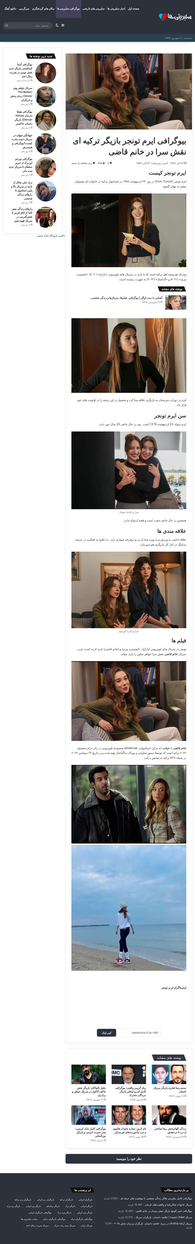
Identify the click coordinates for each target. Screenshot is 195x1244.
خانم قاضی (171, 654)
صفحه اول (133, 8)
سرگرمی (24, 8)
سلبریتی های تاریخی (93, 8)
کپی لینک (106, 1032)
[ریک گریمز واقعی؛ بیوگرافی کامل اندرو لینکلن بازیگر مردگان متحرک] (129, 1074)
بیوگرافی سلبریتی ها (68, 8)
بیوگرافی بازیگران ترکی (54, 1219)
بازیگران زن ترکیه (22, 1199)
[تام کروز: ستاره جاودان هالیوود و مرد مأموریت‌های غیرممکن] (129, 1115)
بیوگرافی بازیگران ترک (82, 1219)
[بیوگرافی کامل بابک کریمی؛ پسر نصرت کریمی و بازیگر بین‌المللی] (88, 1115)
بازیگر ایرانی (87, 1206)
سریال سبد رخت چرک (64, 1225)
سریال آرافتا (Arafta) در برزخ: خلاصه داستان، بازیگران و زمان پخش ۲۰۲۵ (153, 1223)
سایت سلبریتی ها (29, 1219)
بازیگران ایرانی (85, 1199)
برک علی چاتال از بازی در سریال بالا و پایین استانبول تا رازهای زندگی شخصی (21, 190)
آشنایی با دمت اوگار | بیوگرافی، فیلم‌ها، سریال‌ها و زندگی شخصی (126, 297)
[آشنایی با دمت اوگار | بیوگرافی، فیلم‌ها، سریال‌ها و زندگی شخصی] (175, 302)
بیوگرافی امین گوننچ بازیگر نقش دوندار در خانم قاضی (164, 1210)
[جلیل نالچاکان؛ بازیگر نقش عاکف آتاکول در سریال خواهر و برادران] (88, 1074)
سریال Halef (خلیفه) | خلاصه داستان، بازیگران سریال (163, 1217)
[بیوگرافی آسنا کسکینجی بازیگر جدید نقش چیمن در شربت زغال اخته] (45, 72)
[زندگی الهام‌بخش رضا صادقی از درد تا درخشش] (169, 1115)
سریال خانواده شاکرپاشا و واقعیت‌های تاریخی (168, 1204)
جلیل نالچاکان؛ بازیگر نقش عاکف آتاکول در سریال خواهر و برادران (89, 1091)
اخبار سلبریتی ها (116, 8)
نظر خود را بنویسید (129, 1159)
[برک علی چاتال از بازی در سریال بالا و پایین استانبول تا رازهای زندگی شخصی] (45, 191)
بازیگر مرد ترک (64, 1212)
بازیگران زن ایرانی (45, 1199)
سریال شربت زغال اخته (37, 1225)
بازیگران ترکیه (66, 1199)
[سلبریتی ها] (168, 17)
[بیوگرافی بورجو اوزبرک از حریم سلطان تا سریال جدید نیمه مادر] (45, 167)
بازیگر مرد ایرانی (85, 1212)
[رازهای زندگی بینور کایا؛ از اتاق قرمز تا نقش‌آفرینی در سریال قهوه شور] (45, 217)
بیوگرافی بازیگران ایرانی (40, 1212)
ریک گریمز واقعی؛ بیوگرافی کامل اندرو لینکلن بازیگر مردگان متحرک (130, 1091)
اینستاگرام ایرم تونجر (173, 987)
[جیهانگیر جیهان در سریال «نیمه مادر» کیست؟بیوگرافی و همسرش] (45, 143)
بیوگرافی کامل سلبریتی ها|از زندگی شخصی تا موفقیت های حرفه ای (156, 1198)
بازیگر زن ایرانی (33, 1206)
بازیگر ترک (70, 1206)
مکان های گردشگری (43, 8)
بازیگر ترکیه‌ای (53, 1206)
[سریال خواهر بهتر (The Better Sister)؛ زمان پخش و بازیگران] (45, 96)
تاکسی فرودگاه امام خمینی (51, 235)
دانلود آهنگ (10, 8)
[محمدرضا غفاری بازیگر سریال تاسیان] (169, 1074)
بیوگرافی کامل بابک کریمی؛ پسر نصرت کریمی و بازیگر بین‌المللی (90, 1132)
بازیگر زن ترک (13, 1206)
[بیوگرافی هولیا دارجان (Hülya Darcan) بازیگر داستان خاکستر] (45, 120)
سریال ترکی (87, 1225)
